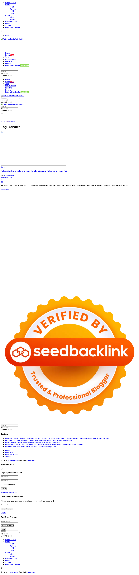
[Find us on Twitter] (2, 31)
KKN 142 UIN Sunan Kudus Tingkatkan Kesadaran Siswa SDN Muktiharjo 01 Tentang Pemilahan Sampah (44, 444)
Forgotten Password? (9, 492)
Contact (8, 457)
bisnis (12, 13)
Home (7, 53)
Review (8, 63)
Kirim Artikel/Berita (12, 28)
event (12, 7)
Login (7, 35)
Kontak (7, 23)
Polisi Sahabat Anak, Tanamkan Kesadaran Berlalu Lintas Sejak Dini (30, 447)
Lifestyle (8, 61)
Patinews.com (10, 3)
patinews (31, 460)
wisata (7, 15)
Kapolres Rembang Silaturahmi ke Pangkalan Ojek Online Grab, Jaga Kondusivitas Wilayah (39, 440)
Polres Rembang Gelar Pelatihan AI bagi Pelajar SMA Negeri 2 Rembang (32, 442)
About (7, 450)
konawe (12, 121)
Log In (3, 513)
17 (2, 182)
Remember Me (9, 485)
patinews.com (8, 175)
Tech (7, 57)
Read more (5, 189)
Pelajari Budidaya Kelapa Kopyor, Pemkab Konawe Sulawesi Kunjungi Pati (34, 171)
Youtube (8, 25)
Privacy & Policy (11, 454)
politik (12, 11)
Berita (7, 5)
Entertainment (10, 59)
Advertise (9, 452)
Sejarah (12, 19)
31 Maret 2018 (6, 178)
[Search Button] (19, 98)
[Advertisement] (40, 45)
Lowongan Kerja (11, 21)
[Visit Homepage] (12, 39)
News (9, 55)
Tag (7, 121)
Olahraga (13, 9)
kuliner (12, 17)
